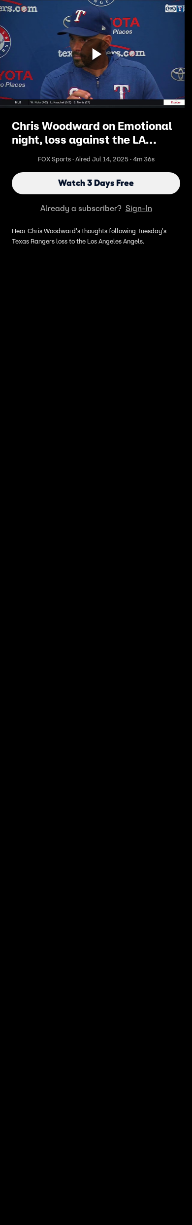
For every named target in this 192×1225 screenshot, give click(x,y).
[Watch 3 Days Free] (96, 54)
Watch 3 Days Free (96, 183)
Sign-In (139, 208)
